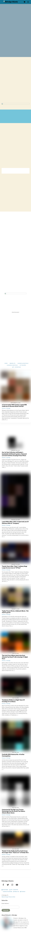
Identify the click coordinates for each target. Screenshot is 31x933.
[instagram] (13, 884)
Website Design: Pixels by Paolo (8, 896)
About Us (16, 891)
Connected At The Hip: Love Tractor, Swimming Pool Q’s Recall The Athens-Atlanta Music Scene (13, 811)
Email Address (5, 903)
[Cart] (24, 2)
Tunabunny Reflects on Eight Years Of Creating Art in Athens (13, 700)
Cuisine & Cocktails (23, 363)
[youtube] (17, 884)
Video (5, 363)
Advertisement (15, 312)
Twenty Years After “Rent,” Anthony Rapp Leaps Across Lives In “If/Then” (14, 567)
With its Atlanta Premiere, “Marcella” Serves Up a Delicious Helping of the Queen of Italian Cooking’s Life (15, 96)
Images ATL (12, 363)
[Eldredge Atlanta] (11, 2)
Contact (23, 891)
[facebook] (4, 884)
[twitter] (8, 884)
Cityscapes (23, 365)
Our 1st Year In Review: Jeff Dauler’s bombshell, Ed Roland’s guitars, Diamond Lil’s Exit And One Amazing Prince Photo (14, 453)
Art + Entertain (16, 367)
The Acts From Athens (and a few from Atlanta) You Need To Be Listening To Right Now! (15, 657)
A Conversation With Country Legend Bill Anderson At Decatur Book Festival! (14, 405)
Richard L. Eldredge (6, 408)
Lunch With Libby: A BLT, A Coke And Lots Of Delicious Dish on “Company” (15, 522)
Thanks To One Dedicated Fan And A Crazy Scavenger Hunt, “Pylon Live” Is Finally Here (15, 851)
